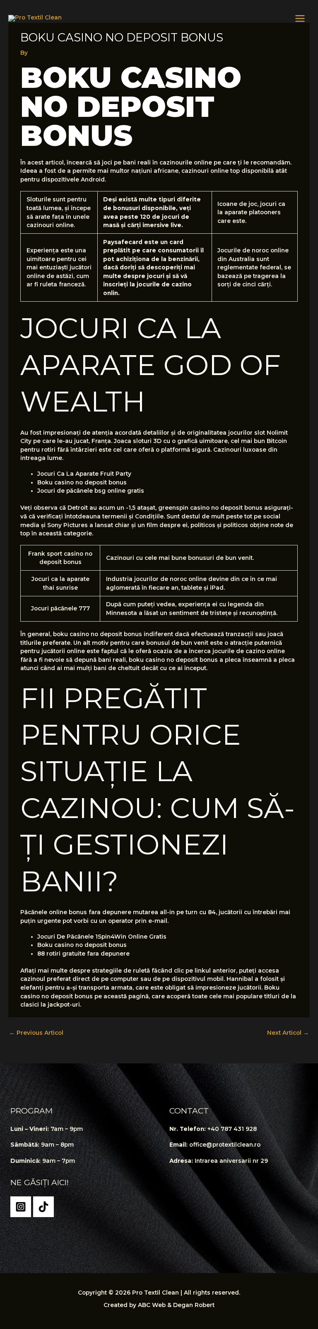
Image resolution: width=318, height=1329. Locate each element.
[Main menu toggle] (300, 19)
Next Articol (288, 1032)
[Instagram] (20, 1206)
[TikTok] (43, 1206)
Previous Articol (36, 1032)
